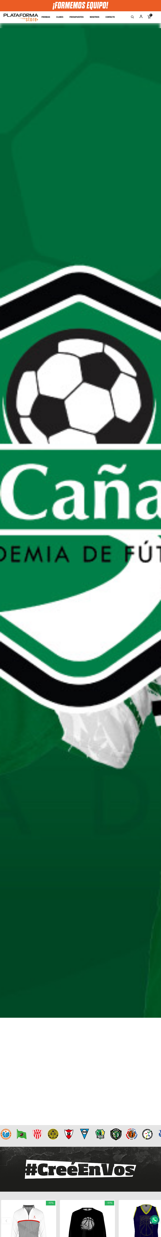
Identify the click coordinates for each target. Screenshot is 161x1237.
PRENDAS (46, 17)
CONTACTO (110, 17)
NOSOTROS (94, 17)
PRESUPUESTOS (76, 17)
